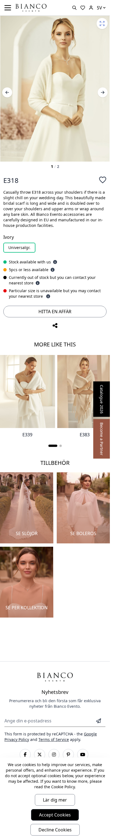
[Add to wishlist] (103, 180)
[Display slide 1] (52, 446)
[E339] (27, 391)
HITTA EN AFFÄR (54, 311)
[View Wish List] (82, 7)
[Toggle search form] (74, 7)
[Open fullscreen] (102, 23)
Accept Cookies (55, 815)
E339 (27, 435)
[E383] (84, 391)
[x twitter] (39, 754)
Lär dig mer (55, 800)
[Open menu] (7, 7)
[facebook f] (25, 754)
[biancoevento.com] (91, 7)
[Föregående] (7, 92)
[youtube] (82, 754)
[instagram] (53, 754)
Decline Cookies (55, 830)
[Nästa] (103, 92)
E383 (85, 435)
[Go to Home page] (30, 7)
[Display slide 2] (60, 446)
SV (99, 8)
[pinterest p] (68, 754)
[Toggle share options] (55, 326)
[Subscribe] (98, 721)
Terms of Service (53, 739)
